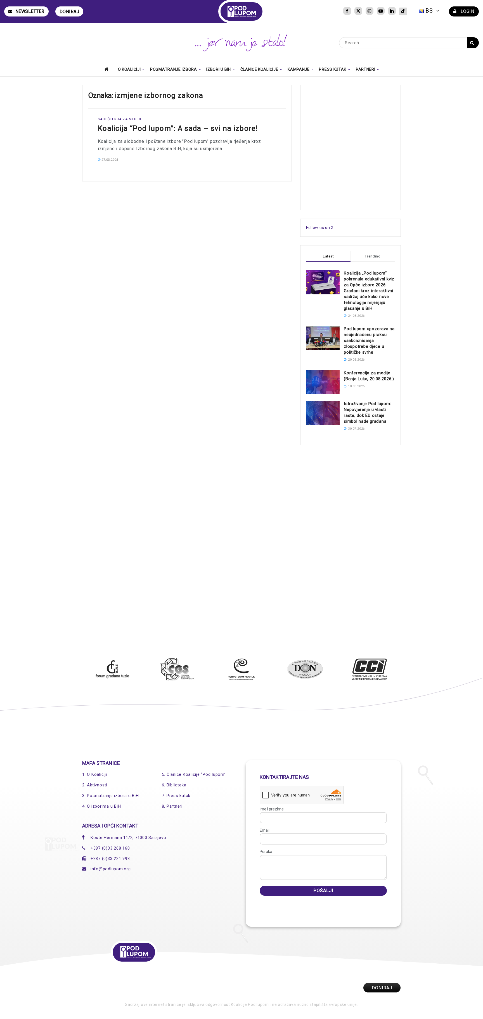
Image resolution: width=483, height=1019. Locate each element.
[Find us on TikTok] (403, 11)
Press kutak (332, 69)
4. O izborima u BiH (101, 806)
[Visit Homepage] (242, 11)
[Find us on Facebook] (347, 11)
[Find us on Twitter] (358, 11)
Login (466, 11)
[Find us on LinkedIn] (392, 11)
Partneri (365, 69)
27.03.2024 (109, 160)
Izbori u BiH (218, 69)
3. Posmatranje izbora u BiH (110, 795)
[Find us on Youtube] (381, 11)
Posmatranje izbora (173, 69)
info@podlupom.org (111, 868)
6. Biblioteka (174, 785)
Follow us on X (320, 227)
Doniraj (69, 11)
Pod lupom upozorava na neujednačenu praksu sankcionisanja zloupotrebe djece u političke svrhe (369, 340)
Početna (108, 69)
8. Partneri (172, 806)
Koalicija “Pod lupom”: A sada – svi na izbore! (178, 128)
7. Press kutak (176, 795)
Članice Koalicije (259, 69)
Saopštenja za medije (120, 119)
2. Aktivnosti (94, 785)
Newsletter (29, 11)
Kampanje (299, 69)
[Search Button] (473, 42)
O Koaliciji (129, 69)
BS (429, 10)
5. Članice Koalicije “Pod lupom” (194, 774)
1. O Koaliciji (94, 774)
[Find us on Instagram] (369, 11)
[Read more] (269, 160)
